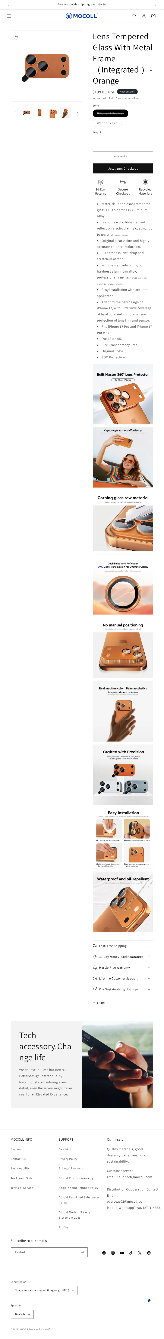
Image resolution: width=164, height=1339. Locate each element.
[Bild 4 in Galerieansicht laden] (65, 112)
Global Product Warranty (76, 1178)
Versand (97, 98)
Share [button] (101, 1002)
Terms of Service (22, 1188)
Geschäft (65, 1149)
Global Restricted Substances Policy (79, 1200)
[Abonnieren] (82, 1252)
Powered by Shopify (40, 1329)
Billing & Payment (71, 1168)
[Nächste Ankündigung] (155, 4)
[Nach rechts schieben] (77, 112)
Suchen (16, 1149)
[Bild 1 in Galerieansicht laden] (26, 112)
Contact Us (18, 1159)
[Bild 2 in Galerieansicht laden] (39, 112)
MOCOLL (23, 1329)
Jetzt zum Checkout (123, 168)
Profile (63, 1227)
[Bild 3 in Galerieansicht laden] (52, 112)
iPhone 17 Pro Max (112, 114)
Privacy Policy (68, 1159)
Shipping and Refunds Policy (78, 1188)
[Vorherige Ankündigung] (8, 4)
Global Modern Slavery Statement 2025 (74, 1214)
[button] (9, 16)
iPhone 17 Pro (109, 124)
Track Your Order (22, 1178)
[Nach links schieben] (15, 112)
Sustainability (20, 1168)
